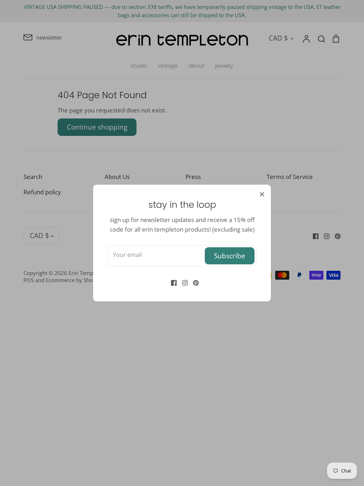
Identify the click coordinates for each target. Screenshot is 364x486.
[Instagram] (182, 282)
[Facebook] (171, 282)
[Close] (262, 193)
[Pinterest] (193, 282)
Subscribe (229, 255)
